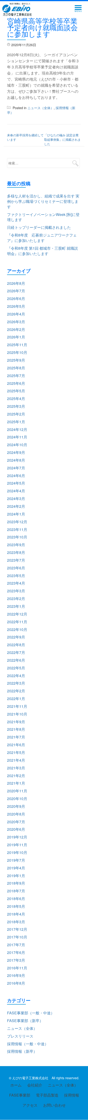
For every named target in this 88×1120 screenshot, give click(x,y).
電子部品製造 (47, 1095)
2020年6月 (16, 829)
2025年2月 (16, 414)
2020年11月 (17, 791)
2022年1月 (16, 698)
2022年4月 (16, 675)
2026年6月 (16, 298)
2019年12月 (17, 837)
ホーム (16, 1085)
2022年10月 (17, 629)
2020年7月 (16, 821)
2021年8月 (16, 729)
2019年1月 (16, 875)
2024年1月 (16, 514)
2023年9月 (16, 544)
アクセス (30, 1105)
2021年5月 (16, 752)
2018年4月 (16, 914)
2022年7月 (16, 652)
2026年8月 (16, 283)
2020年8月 (16, 814)
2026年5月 (16, 306)
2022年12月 (17, 614)
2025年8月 (16, 368)
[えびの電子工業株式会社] (17, 9)
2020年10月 (17, 798)
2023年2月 (16, 598)
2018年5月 (16, 906)
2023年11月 (17, 529)
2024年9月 (16, 452)
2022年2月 (16, 691)
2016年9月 (16, 975)
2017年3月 (16, 960)
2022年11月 (17, 621)
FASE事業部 (19, 1095)
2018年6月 (16, 898)
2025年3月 (16, 406)
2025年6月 (16, 383)
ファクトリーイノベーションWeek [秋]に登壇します (43, 217)
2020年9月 (16, 806)
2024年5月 (16, 483)
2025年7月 (16, 375)
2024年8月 (16, 460)
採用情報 (71, 1095)
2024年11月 (17, 437)
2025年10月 (17, 352)
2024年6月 (16, 475)
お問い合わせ (54, 1105)
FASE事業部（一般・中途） (30, 1013)
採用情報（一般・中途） (27, 1043)
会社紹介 (34, 1085)
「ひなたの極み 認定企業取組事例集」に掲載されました (62, 139)
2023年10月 (17, 537)
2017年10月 (17, 937)
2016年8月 (16, 983)
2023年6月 (16, 568)
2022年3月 (16, 683)
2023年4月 (16, 583)
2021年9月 (16, 721)
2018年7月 (16, 891)
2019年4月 (16, 868)
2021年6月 (16, 744)
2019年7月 (16, 860)
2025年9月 (16, 360)
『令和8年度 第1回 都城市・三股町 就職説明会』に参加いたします (42, 250)
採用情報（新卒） (22, 1051)
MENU (79, 9)
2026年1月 (16, 337)
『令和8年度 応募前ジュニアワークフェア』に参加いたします (42, 237)
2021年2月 (16, 775)
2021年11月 (17, 706)
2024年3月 (16, 498)
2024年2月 (16, 506)
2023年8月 (16, 552)
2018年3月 (16, 921)
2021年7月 (16, 737)
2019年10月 (17, 852)
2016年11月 (17, 968)
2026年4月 (16, 314)
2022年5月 (16, 668)
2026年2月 (16, 329)
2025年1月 (16, 421)
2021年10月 (17, 714)
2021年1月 (16, 783)
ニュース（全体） (40, 107)
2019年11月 (17, 844)
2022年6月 (16, 660)
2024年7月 (16, 468)
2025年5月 (16, 390)
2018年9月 (16, 883)
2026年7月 (16, 290)
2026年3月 (16, 321)
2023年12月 (17, 521)
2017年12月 (17, 929)
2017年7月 (16, 944)
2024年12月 (17, 429)
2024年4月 (16, 490)
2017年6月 (16, 952)
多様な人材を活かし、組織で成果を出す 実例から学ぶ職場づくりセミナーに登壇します (43, 201)
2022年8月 (16, 644)
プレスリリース (20, 1036)
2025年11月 (17, 344)
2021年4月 (16, 760)
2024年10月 (17, 444)
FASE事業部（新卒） (25, 1020)
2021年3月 (16, 768)
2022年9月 (16, 637)
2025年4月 (16, 398)
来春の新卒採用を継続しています (25, 137)
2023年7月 (16, 560)
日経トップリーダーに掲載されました (39, 227)
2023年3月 (16, 590)
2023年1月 (16, 606)
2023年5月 (16, 575)
